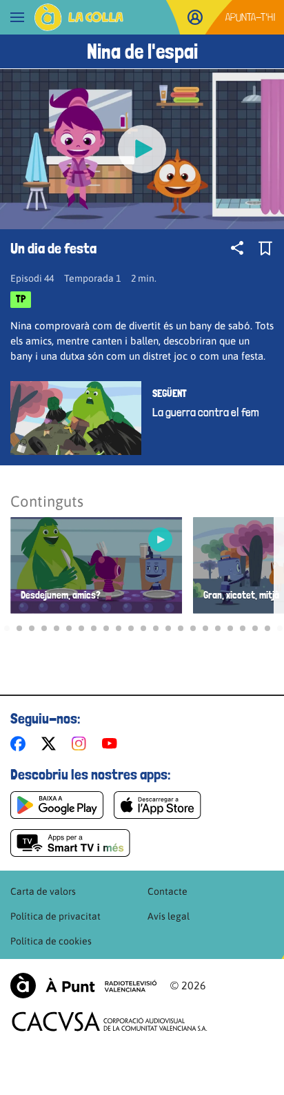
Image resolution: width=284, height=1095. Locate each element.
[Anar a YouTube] (112, 743)
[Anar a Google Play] (56, 805)
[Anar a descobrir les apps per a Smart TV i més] (70, 843)
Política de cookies (51, 941)
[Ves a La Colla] (79, 17)
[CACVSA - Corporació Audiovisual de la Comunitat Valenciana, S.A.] (109, 1021)
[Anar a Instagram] (82, 743)
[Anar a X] (51, 743)
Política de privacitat (55, 916)
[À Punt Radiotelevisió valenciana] (83, 985)
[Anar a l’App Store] (157, 805)
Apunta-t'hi (250, 16)
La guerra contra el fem (205, 412)
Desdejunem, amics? (61, 595)
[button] (7, 628)
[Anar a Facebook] (20, 743)
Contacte (167, 891)
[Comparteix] (237, 248)
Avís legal (169, 916)
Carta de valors (43, 891)
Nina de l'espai (142, 51)
